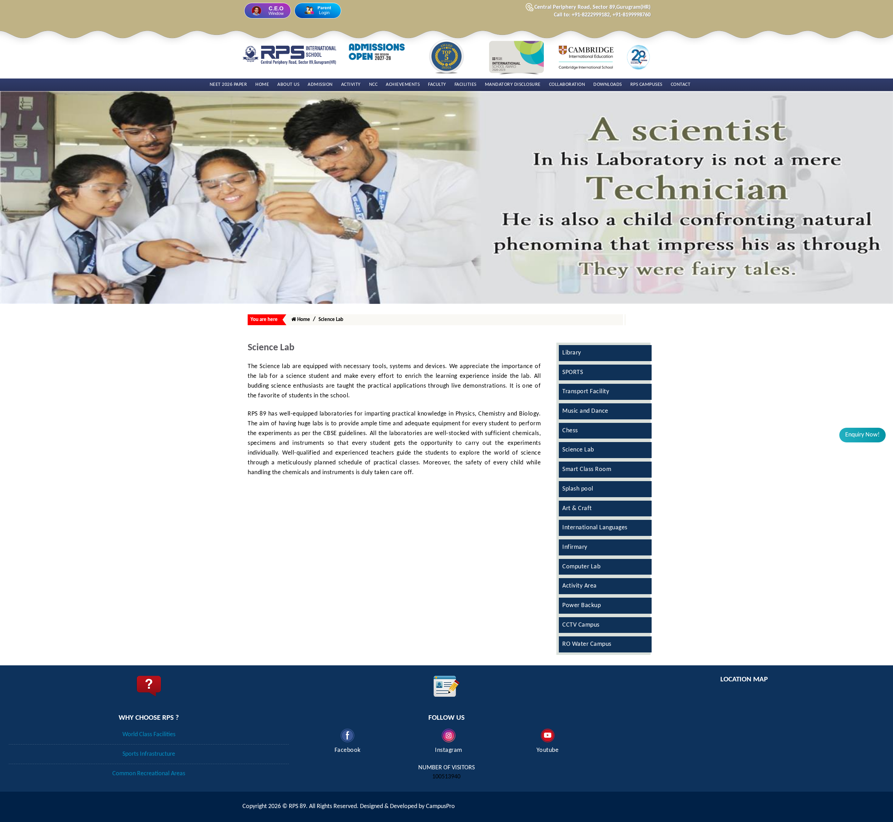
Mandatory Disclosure (513, 84)
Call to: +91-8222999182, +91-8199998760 (602, 15)
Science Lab (330, 319)
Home (262, 84)
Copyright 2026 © (265, 806)
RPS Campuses (646, 84)
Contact (681, 84)
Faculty (437, 84)
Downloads (607, 84)
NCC (373, 84)
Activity (351, 84)
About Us (288, 84)
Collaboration (567, 84)
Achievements (403, 84)
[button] (862, 435)
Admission (320, 84)
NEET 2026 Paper (228, 84)
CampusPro (440, 806)
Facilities (465, 84)
